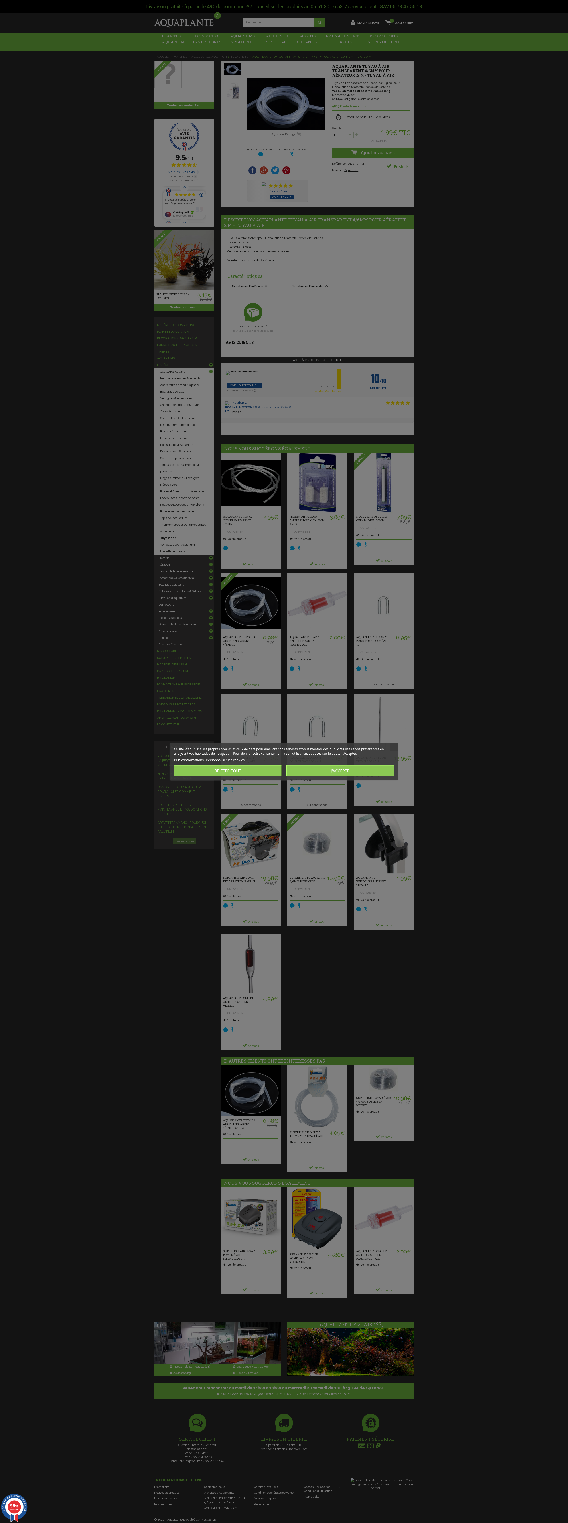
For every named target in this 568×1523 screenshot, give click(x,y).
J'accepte (340, 770)
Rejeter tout (228, 770)
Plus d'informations (189, 760)
